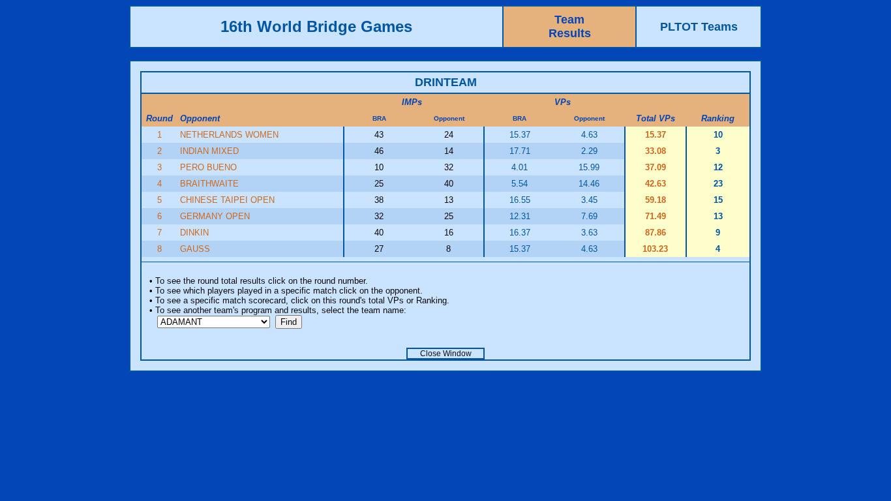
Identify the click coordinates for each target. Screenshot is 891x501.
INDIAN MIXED (209, 151)
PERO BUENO (208, 167)
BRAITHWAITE (209, 184)
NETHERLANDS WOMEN (229, 135)
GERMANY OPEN (215, 216)
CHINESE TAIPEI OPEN (227, 200)
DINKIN (194, 232)
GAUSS (195, 249)
